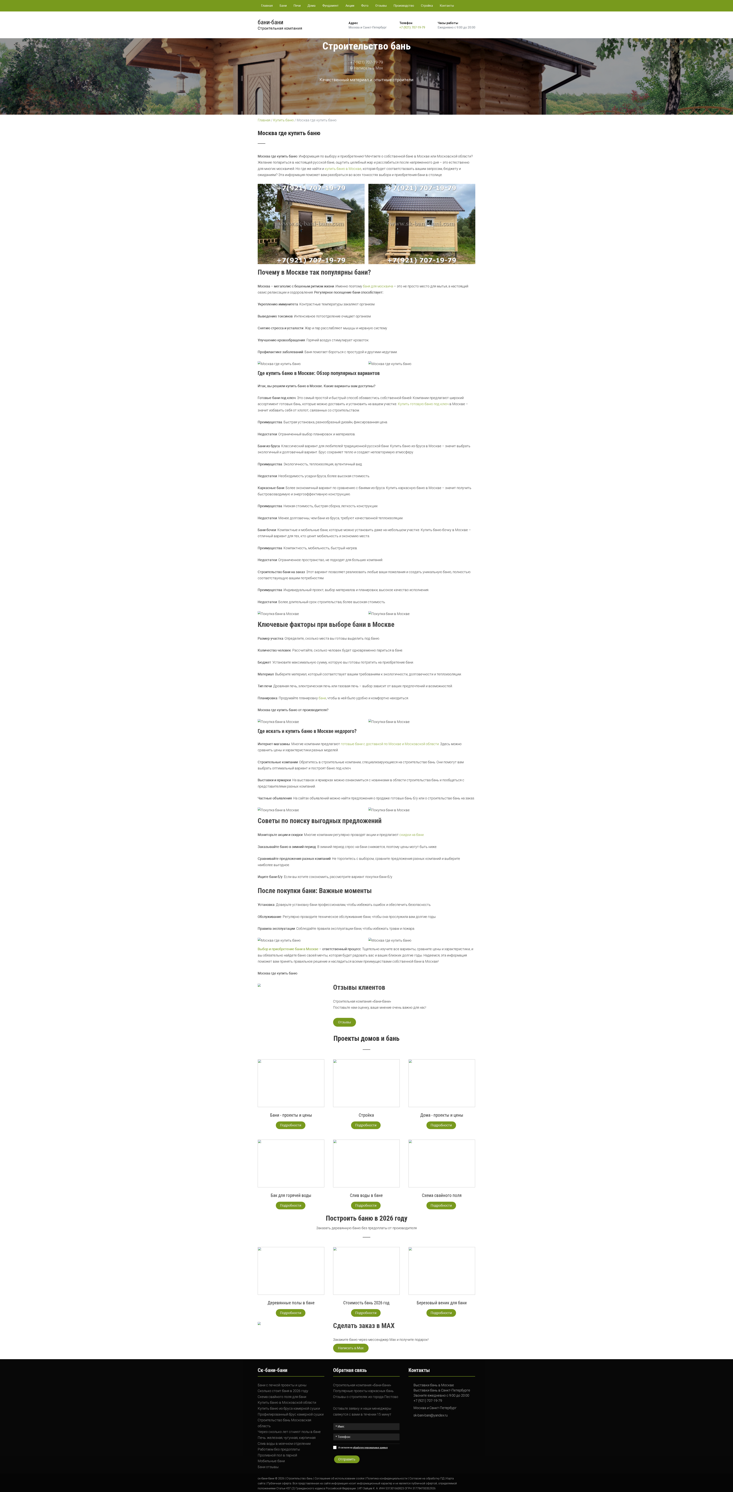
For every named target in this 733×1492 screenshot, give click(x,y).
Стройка (427, 5)
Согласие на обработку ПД (426, 1478)
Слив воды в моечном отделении (284, 1444)
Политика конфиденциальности (386, 1478)
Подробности (290, 1125)
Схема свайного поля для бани (282, 1397)
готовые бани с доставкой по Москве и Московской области (390, 744)
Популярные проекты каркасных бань (363, 1391)
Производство (404, 5)
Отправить (346, 1459)
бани (322, 698)
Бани (283, 5)
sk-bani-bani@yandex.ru (430, 1415)
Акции (350, 5)
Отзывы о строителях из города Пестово (365, 1397)
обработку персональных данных (370, 1447)
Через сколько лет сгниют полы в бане (289, 1432)
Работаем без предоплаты (279, 1449)
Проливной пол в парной (277, 1455)
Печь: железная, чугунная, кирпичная (287, 1438)
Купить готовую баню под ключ (423, 404)
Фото (364, 5)
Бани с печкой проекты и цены (282, 1385)
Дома (312, 5)
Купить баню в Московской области (287, 1402)
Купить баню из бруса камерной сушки (289, 1408)
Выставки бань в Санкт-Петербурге (441, 1390)
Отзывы (381, 5)
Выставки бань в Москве (433, 1385)
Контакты (447, 5)
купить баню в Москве (343, 169)
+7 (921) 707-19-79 (412, 27)
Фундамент (330, 5)
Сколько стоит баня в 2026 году (283, 1391)
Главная (267, 5)
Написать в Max (368, 68)
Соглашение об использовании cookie (339, 1478)
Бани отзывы (268, 1467)
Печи (297, 5)
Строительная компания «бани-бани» (362, 1385)
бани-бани (270, 22)
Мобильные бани (271, 1461)
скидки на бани (411, 835)
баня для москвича (378, 286)
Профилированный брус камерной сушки (291, 1414)
